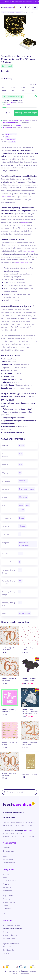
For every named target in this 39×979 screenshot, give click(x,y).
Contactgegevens (8, 851)
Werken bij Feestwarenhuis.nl (12, 929)
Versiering (11, 12)
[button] (35, 7)
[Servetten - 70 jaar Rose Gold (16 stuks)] (9, 635)
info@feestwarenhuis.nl (13, 812)
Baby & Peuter (7, 896)
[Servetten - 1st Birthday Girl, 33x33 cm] (9, 697)
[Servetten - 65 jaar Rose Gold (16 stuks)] (9, 666)
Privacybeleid (7, 947)
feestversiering (6, 196)
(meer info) (28, 830)
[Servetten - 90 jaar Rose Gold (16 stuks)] (9, 761)
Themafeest (7, 909)
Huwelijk (5, 905)
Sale (4, 914)
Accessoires (7, 887)
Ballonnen (6, 874)
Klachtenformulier (9, 863)
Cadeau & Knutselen (9, 881)
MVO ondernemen (9, 938)
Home (4, 12)
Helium (5, 877)
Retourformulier (8, 859)
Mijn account (7, 856)
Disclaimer (6, 953)
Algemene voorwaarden (11, 944)
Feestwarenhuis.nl (29, 251)
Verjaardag (6, 899)
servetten (24, 222)
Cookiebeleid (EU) (8, 950)
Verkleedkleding (8, 890)
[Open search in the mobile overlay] (19, 792)
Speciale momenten (9, 902)
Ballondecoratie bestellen (11, 925)
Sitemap (5, 932)
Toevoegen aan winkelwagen (26, 113)
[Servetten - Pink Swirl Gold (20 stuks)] (9, 730)
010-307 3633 (9, 817)
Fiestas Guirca (11, 139)
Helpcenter (6, 848)
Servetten (19, 12)
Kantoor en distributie (10, 935)
